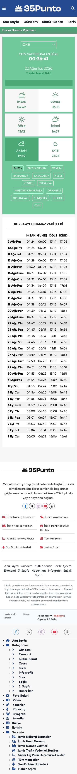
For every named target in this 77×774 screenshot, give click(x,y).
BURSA (18, 168)
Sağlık (67, 570)
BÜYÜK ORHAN (37, 168)
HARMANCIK (20, 175)
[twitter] (29, 632)
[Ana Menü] (4, 8)
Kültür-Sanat (52, 22)
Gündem (30, 22)
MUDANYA (45, 183)
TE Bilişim (59, 615)
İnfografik (54, 570)
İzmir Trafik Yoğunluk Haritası (54, 527)
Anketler (18, 718)
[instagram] (41, 632)
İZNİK (37, 205)
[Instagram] (39, 506)
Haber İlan (39, 570)
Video (16, 700)
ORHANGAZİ (20, 198)
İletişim (7, 617)
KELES (58, 175)
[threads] (67, 632)
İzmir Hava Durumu (56, 517)
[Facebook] (25, 506)
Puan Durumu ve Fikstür (20, 538)
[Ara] (73, 8)
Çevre (67, 566)
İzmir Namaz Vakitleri (19, 525)
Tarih (71, 22)
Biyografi (19, 714)
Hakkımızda (10, 614)
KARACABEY (41, 175)
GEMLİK (57, 168)
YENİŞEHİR (40, 198)
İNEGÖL (58, 198)
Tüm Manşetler (53, 538)
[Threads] (52, 506)
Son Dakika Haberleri (18, 547)
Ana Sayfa (11, 22)
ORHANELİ (54, 190)
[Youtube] (45, 506)
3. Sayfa (23, 570)
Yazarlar (18, 704)
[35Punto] (38, 8)
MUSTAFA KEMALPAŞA (28, 190)
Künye (26, 614)
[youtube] (54, 632)
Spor (38, 575)
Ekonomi (10, 570)
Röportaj (18, 709)
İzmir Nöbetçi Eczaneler (21, 517)
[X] (32, 506)
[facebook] (16, 632)
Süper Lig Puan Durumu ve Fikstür (41, 755)
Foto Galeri (20, 695)
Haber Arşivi (52, 547)
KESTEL (28, 183)
